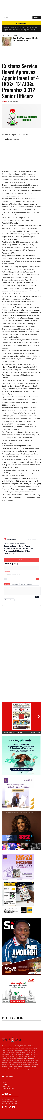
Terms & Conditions (8, 1088)
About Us (5, 1084)
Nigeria (4, 101)
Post (37, 596)
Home (4, 1082)
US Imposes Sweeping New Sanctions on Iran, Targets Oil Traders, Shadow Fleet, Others (19, 28)
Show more (7, 571)
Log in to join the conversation (21, 560)
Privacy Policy (6, 1086)
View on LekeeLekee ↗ (33, 539)
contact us (10, 1103)
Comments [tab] (7, 584)
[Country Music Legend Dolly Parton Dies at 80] (7, 41)
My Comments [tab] (15, 584)
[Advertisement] (21, 520)
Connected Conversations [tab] (26, 584)
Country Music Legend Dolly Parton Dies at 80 (25, 39)
